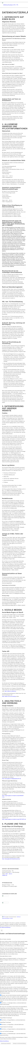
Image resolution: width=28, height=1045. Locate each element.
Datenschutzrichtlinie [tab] (4, 1035)
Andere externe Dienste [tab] (4, 1004)
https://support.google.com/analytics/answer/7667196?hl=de (14, 819)
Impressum (19, 916)
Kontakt (11, 918)
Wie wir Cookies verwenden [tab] (5, 939)
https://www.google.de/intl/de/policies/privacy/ (11, 858)
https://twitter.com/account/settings (9, 696)
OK (1, 930)
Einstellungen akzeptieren (6, 1043)
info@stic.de (4, 875)
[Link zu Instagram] (25, 920)
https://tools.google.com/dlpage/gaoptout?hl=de (11, 778)
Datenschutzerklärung (5, 918)
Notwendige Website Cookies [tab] (5, 956)
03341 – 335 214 (9, 873)
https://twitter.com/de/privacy (10, 691)
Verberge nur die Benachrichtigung (19, 1043)
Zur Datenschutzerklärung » (5, 927)
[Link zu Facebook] (23, 920)
